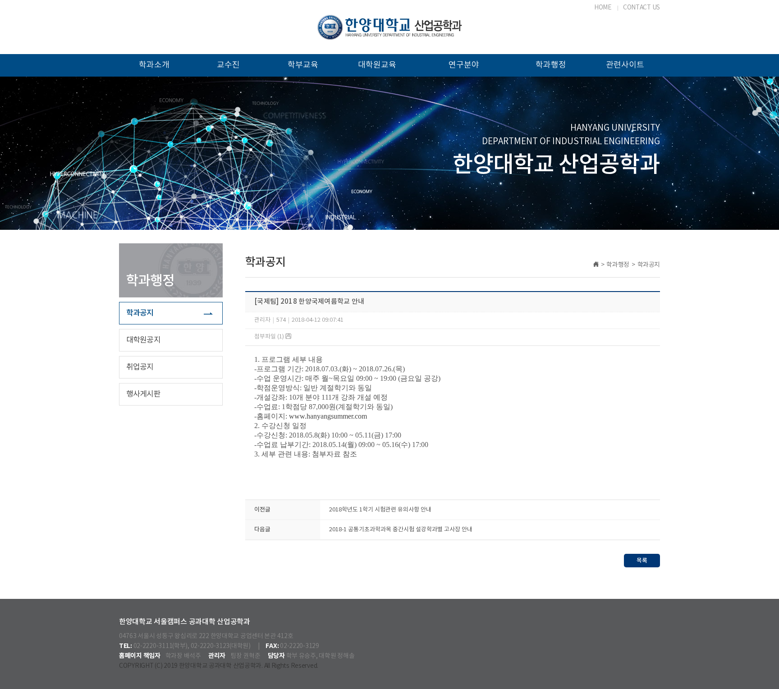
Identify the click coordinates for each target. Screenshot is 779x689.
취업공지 (140, 367)
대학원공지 (143, 340)
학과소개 (154, 65)
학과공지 (140, 313)
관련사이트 (625, 65)
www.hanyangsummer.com (328, 416)
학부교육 (303, 65)
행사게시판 (143, 394)
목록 (642, 560)
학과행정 (551, 65)
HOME (603, 7)
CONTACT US (641, 7)
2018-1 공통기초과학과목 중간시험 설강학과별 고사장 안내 (400, 529)
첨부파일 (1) (269, 336)
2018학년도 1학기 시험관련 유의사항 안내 (380, 509)
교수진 (228, 65)
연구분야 (464, 65)
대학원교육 (377, 65)
